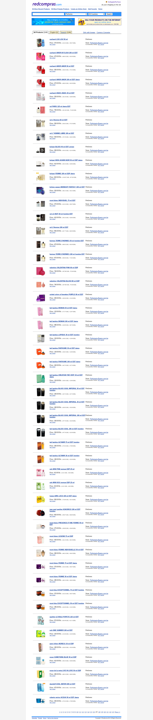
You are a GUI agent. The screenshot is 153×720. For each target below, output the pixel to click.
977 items (101, 44)
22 (110, 712)
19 (102, 712)
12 (83, 712)
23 (113, 712)
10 (77, 712)
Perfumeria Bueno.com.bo (99, 43)
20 (105, 712)
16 (94, 712)
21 (107, 712)
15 (91, 712)
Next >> (117, 712)
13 (85, 712)
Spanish (63, 32)
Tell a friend (52, 44)
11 (80, 712)
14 (88, 712)
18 (99, 712)
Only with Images (89, 32)
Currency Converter (103, 32)
